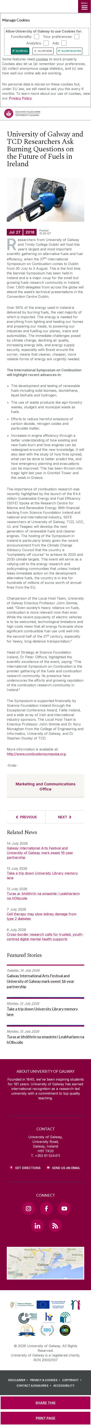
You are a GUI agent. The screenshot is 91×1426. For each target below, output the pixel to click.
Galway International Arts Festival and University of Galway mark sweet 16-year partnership (40, 853)
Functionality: (21, 36)
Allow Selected (71, 51)
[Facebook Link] (46, 1208)
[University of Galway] (22, 114)
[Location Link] (45, 1276)
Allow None (45, 51)
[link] (37, 1304)
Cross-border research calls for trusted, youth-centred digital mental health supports (45, 936)
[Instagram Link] (28, 1208)
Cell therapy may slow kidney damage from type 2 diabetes (41, 916)
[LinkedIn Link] (37, 1225)
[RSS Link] (55, 1225)
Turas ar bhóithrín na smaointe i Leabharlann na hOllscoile (43, 895)
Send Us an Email (66, 1168)
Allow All (22, 51)
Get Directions (28, 1168)
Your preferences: (57, 36)
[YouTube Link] (64, 1208)
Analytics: (34, 43)
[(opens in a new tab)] (38, 1309)
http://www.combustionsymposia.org (36, 754)
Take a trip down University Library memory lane (42, 875)
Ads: (55, 43)
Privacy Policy (20, 98)
